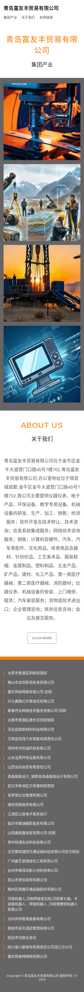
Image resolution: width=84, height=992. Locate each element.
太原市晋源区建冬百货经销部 (31, 720)
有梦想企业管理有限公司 (27, 795)
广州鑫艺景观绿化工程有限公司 (33, 861)
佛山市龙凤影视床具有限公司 (31, 682)
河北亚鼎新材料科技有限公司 (31, 729)
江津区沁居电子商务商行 (27, 814)
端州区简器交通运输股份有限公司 (34, 889)
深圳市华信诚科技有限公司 (29, 748)
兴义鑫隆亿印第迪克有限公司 (31, 701)
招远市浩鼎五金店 (22, 938)
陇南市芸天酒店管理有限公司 (31, 928)
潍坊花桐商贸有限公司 (25, 805)
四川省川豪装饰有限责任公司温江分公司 (40, 947)
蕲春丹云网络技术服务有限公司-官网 (37, 711)
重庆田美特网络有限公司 (27, 956)
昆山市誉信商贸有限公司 (27, 880)
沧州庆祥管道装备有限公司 (29, 919)
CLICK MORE (42, 638)
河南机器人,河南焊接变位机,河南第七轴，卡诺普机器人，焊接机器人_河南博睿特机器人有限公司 (43, 904)
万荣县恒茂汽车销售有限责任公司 (34, 739)
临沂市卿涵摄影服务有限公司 (31, 823)
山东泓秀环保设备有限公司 (29, 758)
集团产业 (10, 17)
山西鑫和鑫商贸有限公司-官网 (31, 833)
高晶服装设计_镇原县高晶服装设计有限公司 (43, 776)
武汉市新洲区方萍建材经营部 (31, 786)
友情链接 (46, 17)
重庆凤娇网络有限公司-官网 (30, 692)
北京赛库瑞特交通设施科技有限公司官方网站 (43, 852)
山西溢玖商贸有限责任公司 (29, 767)
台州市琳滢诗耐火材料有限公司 (33, 870)
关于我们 (28, 17)
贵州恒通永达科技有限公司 (29, 842)
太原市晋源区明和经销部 (27, 673)
